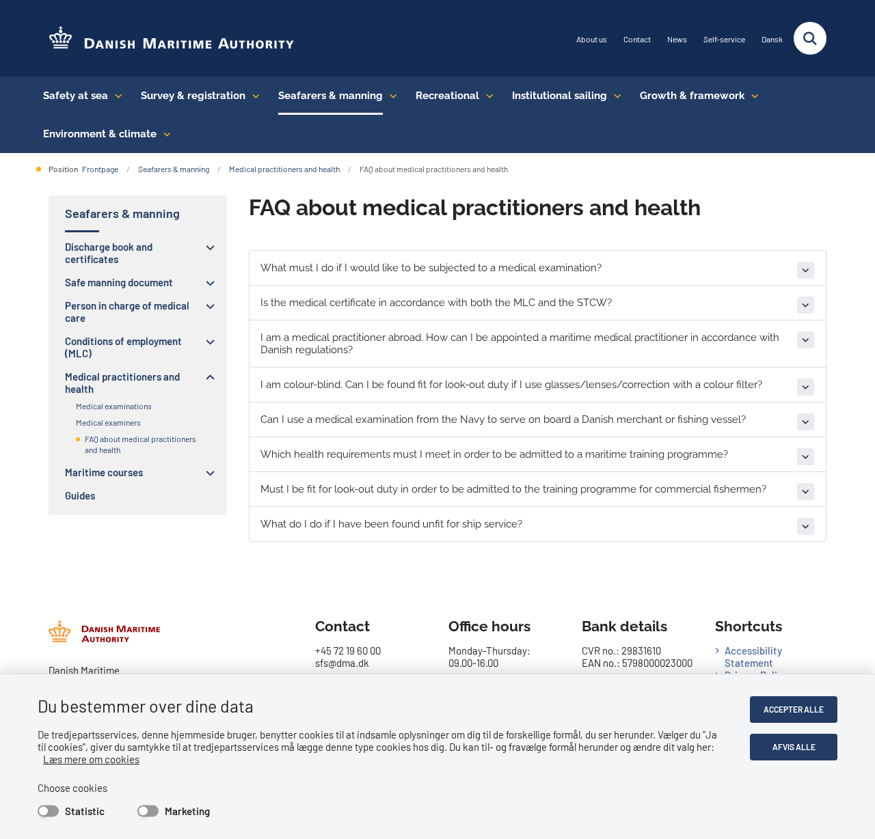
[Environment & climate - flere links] (164, 134)
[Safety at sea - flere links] (115, 96)
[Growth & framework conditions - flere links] (751, 96)
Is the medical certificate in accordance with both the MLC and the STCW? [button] (436, 303)
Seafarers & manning (330, 96)
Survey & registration (193, 96)
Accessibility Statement (753, 656)
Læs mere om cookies (91, 759)
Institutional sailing (559, 96)
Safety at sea (75, 96)
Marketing (187, 811)
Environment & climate (100, 134)
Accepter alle (794, 709)
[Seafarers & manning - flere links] (390, 96)
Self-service (724, 39)
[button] (207, 247)
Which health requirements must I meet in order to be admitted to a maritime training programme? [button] (494, 454)
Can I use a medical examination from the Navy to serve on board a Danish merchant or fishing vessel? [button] (503, 419)
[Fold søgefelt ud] (810, 38)
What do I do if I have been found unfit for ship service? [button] (391, 524)
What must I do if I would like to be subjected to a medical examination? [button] (431, 268)
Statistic (85, 811)
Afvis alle (794, 747)
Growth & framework (692, 96)
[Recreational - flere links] (486, 96)
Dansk (772, 39)
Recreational (447, 96)
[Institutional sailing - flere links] (614, 96)
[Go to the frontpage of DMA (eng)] (166, 38)
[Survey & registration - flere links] (252, 96)
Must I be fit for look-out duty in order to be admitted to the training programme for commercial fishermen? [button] (513, 489)
